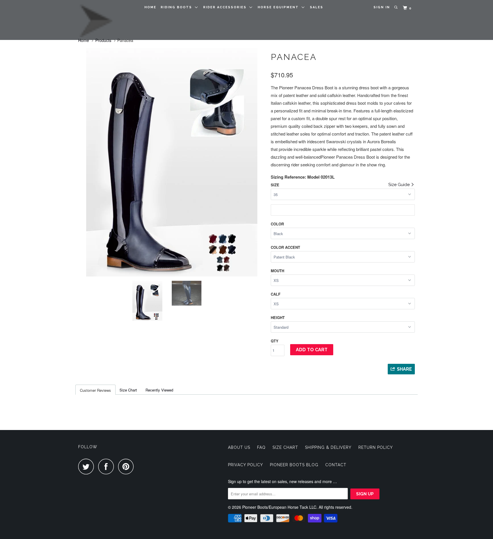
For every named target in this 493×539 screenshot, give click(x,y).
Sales (316, 7)
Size (275, 184)
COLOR (277, 224)
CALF (275, 294)
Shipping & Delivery (328, 447)
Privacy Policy (245, 465)
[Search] (396, 7)
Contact (335, 465)
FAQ (261, 447)
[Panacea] (183, 118)
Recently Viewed (159, 390)
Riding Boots (178, 7)
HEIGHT (278, 317)
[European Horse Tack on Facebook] (107, 466)
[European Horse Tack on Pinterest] (127, 466)
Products (103, 40)
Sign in (381, 7)
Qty (274, 341)
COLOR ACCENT (285, 247)
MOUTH (277, 270)
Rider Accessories (226, 7)
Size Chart (128, 390)
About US (239, 447)
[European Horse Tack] (107, 20)
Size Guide (399, 184)
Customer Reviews (95, 390)
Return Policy (375, 447)
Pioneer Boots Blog (294, 465)
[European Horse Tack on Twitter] (87, 466)
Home (150, 7)
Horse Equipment (280, 7)
